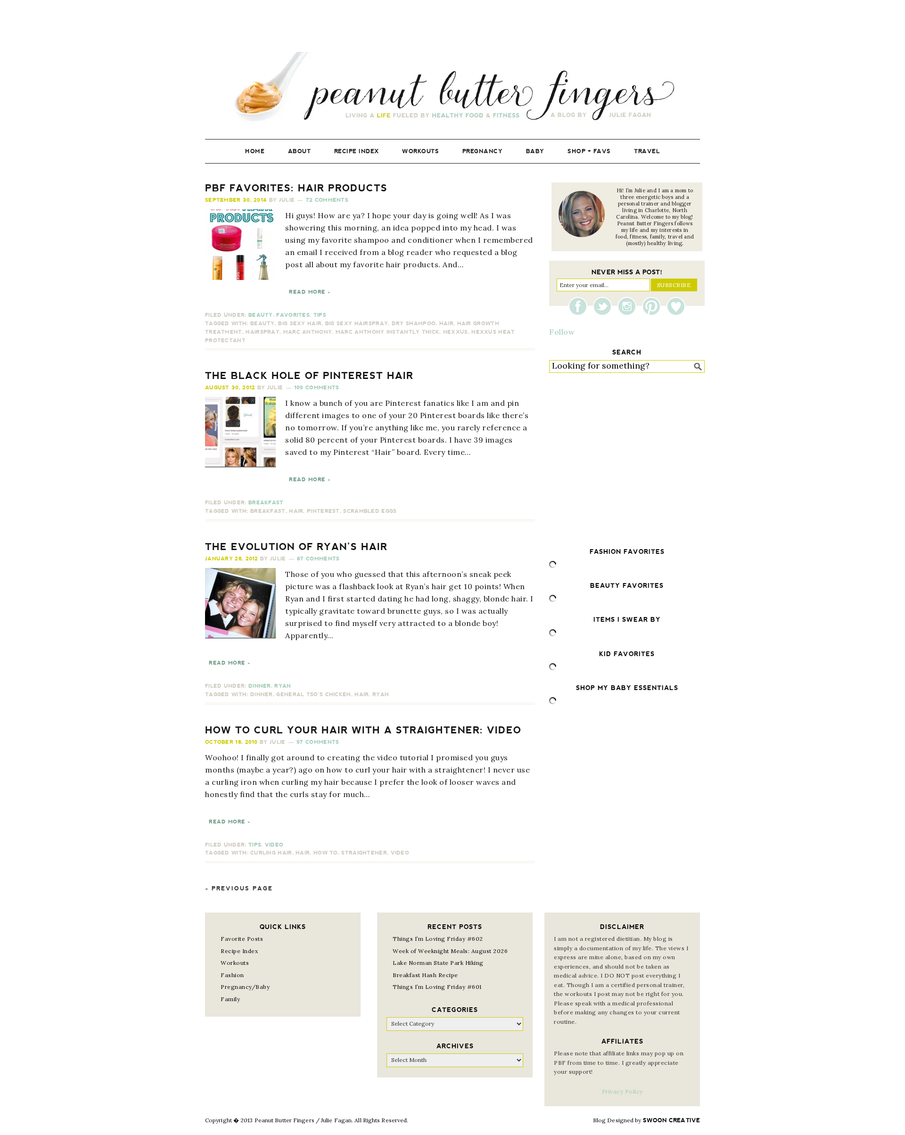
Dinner (259, 686)
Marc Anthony (307, 332)
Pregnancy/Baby (245, 986)
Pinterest (323, 511)
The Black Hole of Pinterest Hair (309, 375)
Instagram (629, 306)
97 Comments (317, 742)
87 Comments (318, 559)
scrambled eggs (369, 511)
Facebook (580, 306)
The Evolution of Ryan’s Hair (296, 546)
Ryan (282, 686)
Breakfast (266, 503)
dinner (261, 694)
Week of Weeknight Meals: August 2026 (450, 950)
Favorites (293, 315)
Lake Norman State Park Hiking (438, 962)
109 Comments (316, 388)
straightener (364, 853)
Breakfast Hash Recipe (425, 975)
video (400, 853)
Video (274, 845)
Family (230, 999)
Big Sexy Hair (299, 324)
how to (325, 853)
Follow (562, 332)
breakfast (268, 511)
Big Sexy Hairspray (356, 324)
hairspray (263, 332)
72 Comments (327, 200)
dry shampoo (414, 324)
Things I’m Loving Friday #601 (437, 986)
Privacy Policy (622, 1091)
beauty (262, 324)
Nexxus (455, 332)
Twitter (605, 306)
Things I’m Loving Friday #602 (438, 938)
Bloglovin (675, 306)
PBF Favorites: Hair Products (296, 188)
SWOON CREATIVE (671, 1120)
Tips (319, 315)
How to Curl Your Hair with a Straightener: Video (363, 730)
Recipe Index (239, 950)
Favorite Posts (242, 938)
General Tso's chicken (313, 694)
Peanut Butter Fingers (452, 88)
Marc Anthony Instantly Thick (387, 332)
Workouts (235, 962)
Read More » (309, 292)
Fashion (232, 975)
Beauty (260, 315)
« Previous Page (239, 888)
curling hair (271, 853)
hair (446, 324)
